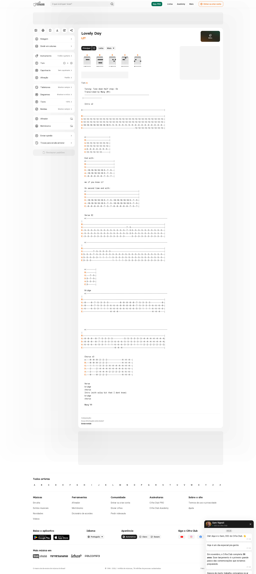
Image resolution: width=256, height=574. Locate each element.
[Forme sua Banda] (59, 555)
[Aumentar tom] (71, 63)
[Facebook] (200, 537)
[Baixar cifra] (57, 30)
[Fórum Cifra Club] (40, 556)
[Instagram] (191, 537)
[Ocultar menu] (36, 30)
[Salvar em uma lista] (50, 30)
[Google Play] (42, 537)
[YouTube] (181, 537)
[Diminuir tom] (64, 63)
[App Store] (61, 537)
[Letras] (76, 555)
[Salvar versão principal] (94, 48)
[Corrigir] (64, 30)
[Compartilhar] (72, 30)
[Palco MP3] (92, 556)
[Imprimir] (43, 30)
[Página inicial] (39, 4)
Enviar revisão (86, 424)
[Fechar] (250, 524)
